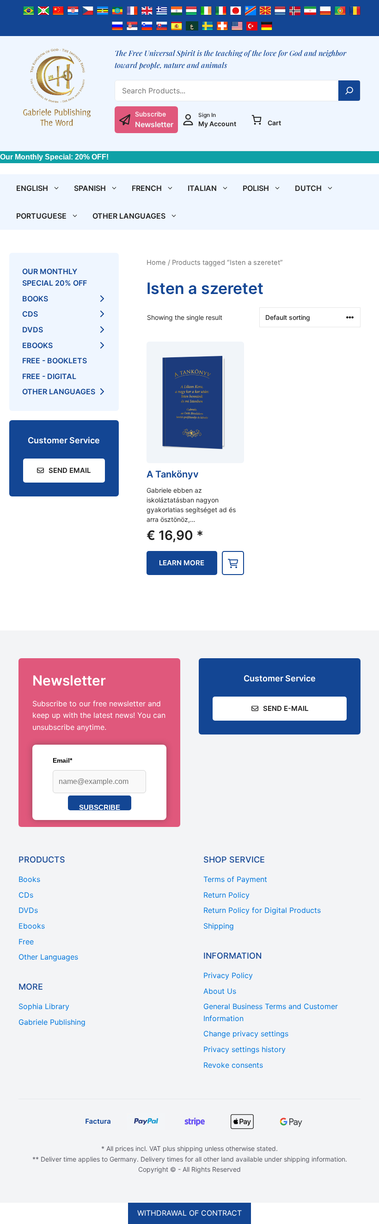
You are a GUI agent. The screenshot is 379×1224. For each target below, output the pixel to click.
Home (156, 262)
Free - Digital (49, 376)
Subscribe (99, 806)
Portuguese (41, 215)
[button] (233, 563)
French (147, 188)
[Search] (349, 90)
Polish (256, 188)
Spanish (90, 188)
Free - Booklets (54, 360)
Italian (202, 188)
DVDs (32, 329)
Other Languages (128, 215)
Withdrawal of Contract (189, 1213)
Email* (62, 760)
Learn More (181, 562)
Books (35, 298)
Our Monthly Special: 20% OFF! (54, 157)
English (32, 188)
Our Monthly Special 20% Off (54, 277)
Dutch (308, 188)
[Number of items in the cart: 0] (256, 120)
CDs (30, 313)
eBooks (37, 345)
